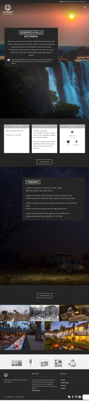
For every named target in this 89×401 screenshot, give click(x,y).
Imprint (63, 380)
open (85, 7)
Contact (63, 388)
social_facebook (72, 397)
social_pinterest (76, 397)
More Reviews (36, 390)
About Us (63, 385)
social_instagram (79, 397)
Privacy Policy (65, 382)
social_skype (69, 397)
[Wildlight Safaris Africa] (8, 9)
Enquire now (44, 162)
